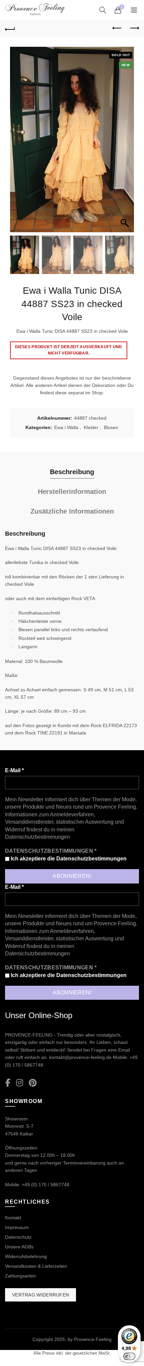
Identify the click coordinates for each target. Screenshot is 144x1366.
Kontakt (13, 1217)
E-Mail (14, 770)
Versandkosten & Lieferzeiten (36, 1266)
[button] (126, 143)
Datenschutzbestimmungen (37, 837)
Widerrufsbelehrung (26, 1256)
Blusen (111, 427)
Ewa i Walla (66, 427)
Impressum (17, 1227)
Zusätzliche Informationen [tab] (72, 511)
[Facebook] (8, 1083)
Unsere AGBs (19, 1246)
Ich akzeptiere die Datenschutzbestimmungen (68, 858)
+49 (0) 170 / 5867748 (45, 1184)
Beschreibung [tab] (72, 471)
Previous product (117, 28)
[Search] (102, 10)
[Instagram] (19, 1083)
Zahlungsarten (20, 1275)
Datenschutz (18, 1237)
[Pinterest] (32, 1083)
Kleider (91, 427)
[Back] (10, 28)
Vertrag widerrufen (40, 1294)
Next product (134, 28)
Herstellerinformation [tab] (72, 491)
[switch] (129, 1356)
